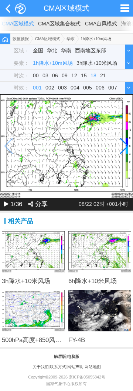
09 (65, 75)
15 (84, 75)
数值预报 (21, 38)
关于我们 (41, 366)
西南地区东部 (90, 50)
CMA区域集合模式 (59, 24)
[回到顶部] (123, 381)
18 (93, 75)
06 (55, 75)
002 (49, 88)
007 (112, 88)
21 (103, 75)
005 (87, 88)
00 (36, 75)
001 (37, 88)
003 (62, 88)
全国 (38, 50)
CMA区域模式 (66, 8)
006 (100, 88)
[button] (124, 146)
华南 (66, 50)
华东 (70, 38)
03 (45, 75)
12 (74, 75)
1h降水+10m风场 (96, 38)
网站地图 (93, 366)
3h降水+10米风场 (96, 63)
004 (75, 88)
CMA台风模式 (101, 24)
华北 (52, 50)
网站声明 (75, 366)
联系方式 (58, 366)
